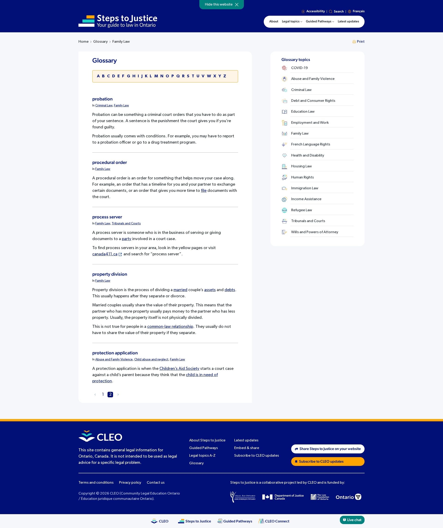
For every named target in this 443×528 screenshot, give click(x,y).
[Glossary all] (95, 394)
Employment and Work (310, 123)
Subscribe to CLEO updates (256, 456)
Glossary (100, 42)
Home (83, 42)
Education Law (302, 112)
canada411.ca (104, 254)
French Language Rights (310, 144)
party (126, 239)
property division (109, 274)
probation (102, 99)
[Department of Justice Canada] (283, 497)
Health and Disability (307, 155)
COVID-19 (299, 68)
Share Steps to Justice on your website (330, 449)
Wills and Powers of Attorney (314, 232)
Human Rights (302, 177)
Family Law (121, 105)
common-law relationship (170, 327)
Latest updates (246, 440)
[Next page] (118, 394)
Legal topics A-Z (202, 456)
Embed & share (246, 448)
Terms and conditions (96, 483)
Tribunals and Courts (126, 223)
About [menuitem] (273, 21)
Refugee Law (301, 210)
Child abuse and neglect (151, 359)
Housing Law (301, 166)
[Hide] (236, 4)
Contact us (156, 483)
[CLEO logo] (100, 436)
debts (229, 290)
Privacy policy (130, 483)
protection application (115, 353)
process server (107, 217)
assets (210, 290)
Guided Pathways (203, 448)
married (180, 290)
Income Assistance (306, 199)
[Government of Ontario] (348, 497)
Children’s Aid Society (179, 369)
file (204, 191)
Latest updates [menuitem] (348, 21)
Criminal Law (103, 105)
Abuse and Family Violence (114, 359)
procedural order (109, 162)
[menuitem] (292, 21)
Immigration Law (304, 188)
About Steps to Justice (207, 440)
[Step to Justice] (117, 21)
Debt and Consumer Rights (313, 101)
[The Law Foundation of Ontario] (320, 497)
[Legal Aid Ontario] (242, 497)
